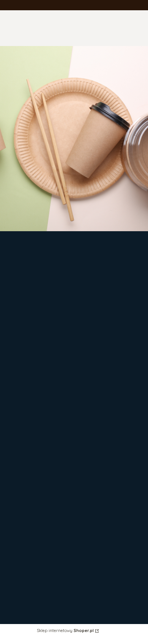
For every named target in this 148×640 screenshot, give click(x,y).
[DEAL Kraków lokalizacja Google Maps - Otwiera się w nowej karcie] (103, 307)
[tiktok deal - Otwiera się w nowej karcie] (85, 307)
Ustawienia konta (34, 469)
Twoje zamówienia (36, 462)
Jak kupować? (31, 559)
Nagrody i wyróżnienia (41, 622)
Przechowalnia (31, 477)
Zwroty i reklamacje (38, 421)
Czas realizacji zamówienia (47, 518)
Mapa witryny (29, 552)
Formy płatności (33, 503)
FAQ (18, 428)
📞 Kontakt (27, 566)
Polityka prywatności (39, 544)
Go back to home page (74, 194)
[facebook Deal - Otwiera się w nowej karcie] (84, 288)
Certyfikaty (26, 629)
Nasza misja (28, 636)
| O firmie (24, 593)
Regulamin (26, 436)
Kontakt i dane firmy (39, 600)
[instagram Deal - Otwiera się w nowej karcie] (102, 288)
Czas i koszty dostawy (41, 511)
